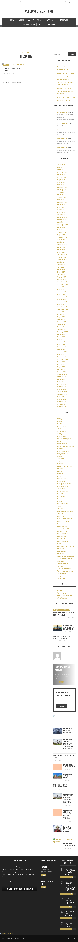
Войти (59, 590)
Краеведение (61, 481)
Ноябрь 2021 (61, 185)
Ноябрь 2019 (61, 220)
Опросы (60, 513)
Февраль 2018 (62, 255)
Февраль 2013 (62, 369)
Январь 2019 (61, 240)
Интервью (60, 469)
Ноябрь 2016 (61, 279)
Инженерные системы (65, 466)
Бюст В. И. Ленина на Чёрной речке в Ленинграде (69, 901)
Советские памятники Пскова (11, 69)
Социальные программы (65, 556)
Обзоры (6, 64)
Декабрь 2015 (62, 302)
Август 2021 (61, 192)
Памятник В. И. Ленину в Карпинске (68, 776)
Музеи (59, 501)
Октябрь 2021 (62, 187)
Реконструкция (62, 541)
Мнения (60, 494)
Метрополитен (62, 491)
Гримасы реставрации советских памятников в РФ (68, 828)
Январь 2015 (61, 322)
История (60, 471)
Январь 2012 (61, 389)
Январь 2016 (61, 299)
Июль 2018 (61, 247)
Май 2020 (60, 207)
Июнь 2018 (61, 250)
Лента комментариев (64, 595)
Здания (59, 461)
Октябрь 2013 (62, 357)
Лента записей (62, 593)
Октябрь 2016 (62, 282)
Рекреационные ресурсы (65, 546)
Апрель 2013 (61, 364)
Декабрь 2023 (62, 165)
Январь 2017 (61, 277)
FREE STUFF (59, 682)
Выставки (60, 449)
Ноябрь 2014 (61, 327)
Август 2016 (61, 287)
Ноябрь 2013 (61, 354)
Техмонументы (62, 563)
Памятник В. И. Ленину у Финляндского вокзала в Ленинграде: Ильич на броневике (69, 744)
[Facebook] (62, 2)
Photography (61, 426)
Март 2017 (61, 272)
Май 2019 (60, 230)
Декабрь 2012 (62, 374)
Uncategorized (62, 431)
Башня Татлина (62, 126)
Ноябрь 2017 (61, 262)
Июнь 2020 (61, 205)
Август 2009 (61, 404)
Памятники (61, 516)
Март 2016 (61, 294)
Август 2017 (61, 267)
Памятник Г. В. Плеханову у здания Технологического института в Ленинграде (70, 886)
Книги (59, 476)
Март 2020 (61, 212)
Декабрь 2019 (62, 217)
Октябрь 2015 (62, 307)
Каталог (60, 474)
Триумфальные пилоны (65, 571)
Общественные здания (65, 511)
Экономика (61, 578)
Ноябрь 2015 (61, 304)
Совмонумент (8, 73)
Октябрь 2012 (62, 377)
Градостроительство (64, 451)
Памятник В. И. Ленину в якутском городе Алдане (69, 627)
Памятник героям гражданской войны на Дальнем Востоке (65, 82)
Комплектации (62, 479)
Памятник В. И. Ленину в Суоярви (69, 766)
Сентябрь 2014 (62, 332)
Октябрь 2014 (62, 329)
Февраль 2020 (62, 215)
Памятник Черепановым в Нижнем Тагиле (63, 613)
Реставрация (61, 551)
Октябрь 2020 (62, 202)
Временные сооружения (65, 446)
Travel (59, 429)
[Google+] (66, 2)
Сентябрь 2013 (62, 359)
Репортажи (61, 548)
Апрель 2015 (61, 314)
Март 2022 (61, 180)
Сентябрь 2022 (62, 172)
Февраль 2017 (62, 274)
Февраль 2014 (62, 347)
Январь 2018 (61, 257)
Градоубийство (62, 454)
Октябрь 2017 (62, 264)
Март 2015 (61, 317)
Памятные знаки (63, 521)
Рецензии (60, 553)
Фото (59, 576)
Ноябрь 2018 (61, 242)
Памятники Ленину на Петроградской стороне (61, 786)
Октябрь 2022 (62, 170)
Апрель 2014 (61, 342)
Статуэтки (60, 561)
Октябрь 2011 (62, 394)
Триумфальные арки (64, 568)
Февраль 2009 (62, 407)
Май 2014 (60, 339)
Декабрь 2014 (62, 324)
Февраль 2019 (62, 237)
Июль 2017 (61, 269)
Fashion (59, 421)
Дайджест (60, 456)
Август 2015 (61, 312)
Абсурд (59, 434)
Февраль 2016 (62, 297)
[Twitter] (69, 2)
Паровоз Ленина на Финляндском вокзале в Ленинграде (65, 91)
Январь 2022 (61, 182)
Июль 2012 (61, 379)
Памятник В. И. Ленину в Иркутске (69, 845)
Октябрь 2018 (62, 245)
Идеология (61, 464)
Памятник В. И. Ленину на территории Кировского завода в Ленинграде (68, 814)
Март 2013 (61, 367)
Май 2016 (60, 289)
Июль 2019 (61, 227)
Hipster (59, 424)
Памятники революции (65, 518)
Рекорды (60, 543)
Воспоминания (62, 444)
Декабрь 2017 (62, 260)
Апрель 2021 (61, 197)
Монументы (61, 496)
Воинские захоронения (65, 439)
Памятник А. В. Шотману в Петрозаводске (68, 730)
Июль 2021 (61, 195)
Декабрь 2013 (62, 352)
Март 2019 (61, 235)
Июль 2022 (61, 175)
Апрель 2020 (61, 210)
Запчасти (60, 459)
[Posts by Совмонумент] (57, 656)
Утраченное (61, 573)
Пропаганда (61, 538)
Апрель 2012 (61, 384)
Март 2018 (61, 252)
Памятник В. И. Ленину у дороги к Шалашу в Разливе (70, 871)
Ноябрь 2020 (61, 200)
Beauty (59, 419)
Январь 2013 (61, 372)
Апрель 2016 (61, 292)
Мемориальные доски (64, 484)
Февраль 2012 (62, 387)
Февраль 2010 (62, 402)
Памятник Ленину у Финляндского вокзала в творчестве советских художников (69, 798)
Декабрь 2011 (62, 392)
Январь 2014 (61, 349)
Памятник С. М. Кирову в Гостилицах (69, 913)
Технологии (61, 566)
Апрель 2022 (61, 177)
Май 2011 (60, 397)
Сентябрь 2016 (62, 284)
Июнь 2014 (61, 337)
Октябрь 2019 (62, 222)
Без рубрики (61, 436)
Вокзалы (60, 441)
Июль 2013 (61, 362)
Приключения (62, 531)
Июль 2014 (61, 334)
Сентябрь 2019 (62, 225)
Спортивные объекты (64, 558)
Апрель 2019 (61, 232)
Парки (59, 523)
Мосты (59, 499)
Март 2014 (61, 344)
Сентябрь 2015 (62, 309)
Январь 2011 (61, 399)
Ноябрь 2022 (61, 167)
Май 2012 (60, 382)
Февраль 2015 (62, 319)
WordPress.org (62, 598)
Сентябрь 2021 (62, 190)
